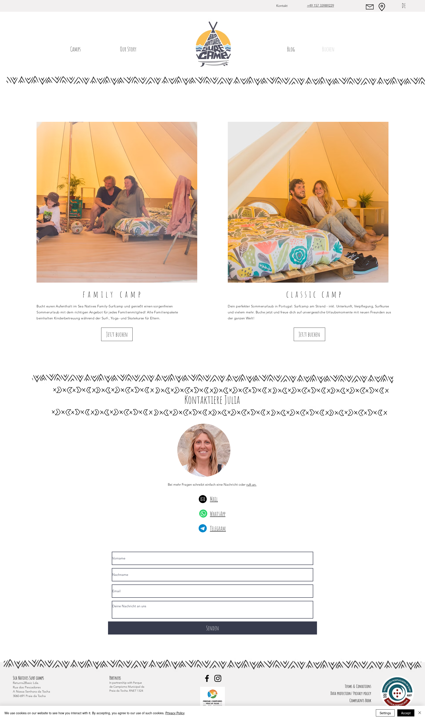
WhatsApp (217, 514)
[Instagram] (217, 678)
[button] (75, 49)
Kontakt (282, 6)
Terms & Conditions (358, 686)
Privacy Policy (175, 713)
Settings (385, 713)
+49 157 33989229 (320, 5)
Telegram (218, 528)
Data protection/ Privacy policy (350, 693)
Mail (214, 499)
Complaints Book (360, 700)
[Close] (419, 712)
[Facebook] (207, 678)
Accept (406, 713)
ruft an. (251, 484)
